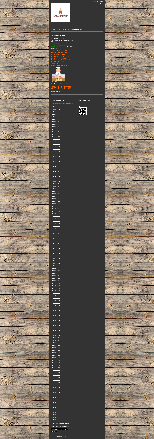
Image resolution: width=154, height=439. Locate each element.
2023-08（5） (56, 191)
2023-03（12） (56, 203)
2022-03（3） (56, 233)
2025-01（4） (56, 149)
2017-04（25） (56, 377)
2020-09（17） (56, 278)
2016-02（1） (56, 399)
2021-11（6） (56, 243)
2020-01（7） (56, 295)
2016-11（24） (56, 389)
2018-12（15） (56, 327)
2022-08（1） (56, 221)
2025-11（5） (56, 126)
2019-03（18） (56, 320)
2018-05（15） (56, 345)
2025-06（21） (56, 136)
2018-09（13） (56, 335)
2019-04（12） (56, 317)
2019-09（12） (56, 305)
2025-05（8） (56, 139)
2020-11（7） (56, 273)
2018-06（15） (56, 342)
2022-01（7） (56, 238)
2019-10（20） (56, 303)
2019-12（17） (56, 298)
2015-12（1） (56, 402)
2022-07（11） (56, 223)
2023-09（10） (56, 188)
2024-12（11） (56, 151)
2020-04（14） (56, 288)
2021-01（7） (56, 268)
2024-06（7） (56, 166)
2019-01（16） (56, 325)
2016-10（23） (56, 392)
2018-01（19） (56, 355)
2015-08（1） (56, 409)
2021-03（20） (56, 263)
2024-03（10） (56, 173)
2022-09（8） (56, 218)
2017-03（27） (56, 380)
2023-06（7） (56, 196)
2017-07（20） (56, 370)
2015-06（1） (56, 414)
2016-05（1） (56, 397)
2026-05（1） (56, 111)
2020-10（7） (56, 275)
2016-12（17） (56, 387)
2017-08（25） (56, 367)
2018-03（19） (56, 350)
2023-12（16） (56, 181)
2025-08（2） (56, 131)
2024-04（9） (56, 171)
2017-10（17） (56, 362)
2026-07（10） (56, 109)
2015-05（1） (56, 417)
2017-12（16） (56, 357)
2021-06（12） (56, 255)
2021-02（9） (56, 265)
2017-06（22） (56, 372)
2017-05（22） (56, 375)
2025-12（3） (56, 124)
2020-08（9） (56, 280)
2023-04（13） (56, 201)
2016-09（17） (56, 394)
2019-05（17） (56, 315)
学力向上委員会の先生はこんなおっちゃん (62, 100)
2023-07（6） (56, 193)
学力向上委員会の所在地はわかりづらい (61, 426)
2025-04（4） (56, 141)
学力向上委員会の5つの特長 (58, 98)
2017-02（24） (56, 382)
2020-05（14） (56, 285)
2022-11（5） (56, 213)
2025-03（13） (56, 144)
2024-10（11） (56, 156)
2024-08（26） (56, 161)
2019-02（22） (56, 322)
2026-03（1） (56, 116)
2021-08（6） (56, 250)
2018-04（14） (56, 347)
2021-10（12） (56, 245)
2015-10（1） (56, 404)
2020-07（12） (56, 283)
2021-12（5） (56, 240)
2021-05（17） (56, 258)
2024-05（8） (56, 168)
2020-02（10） (56, 293)
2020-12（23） (56, 270)
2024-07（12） (56, 163)
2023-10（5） (56, 186)
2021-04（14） (56, 260)
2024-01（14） (56, 178)
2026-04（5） (56, 114)
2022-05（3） (56, 228)
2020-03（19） (56, 290)
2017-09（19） (56, 365)
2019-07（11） (56, 310)
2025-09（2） (56, 129)
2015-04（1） (56, 419)
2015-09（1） (56, 407)
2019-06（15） (56, 312)
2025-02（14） (56, 146)
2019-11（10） (56, 300)
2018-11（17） (56, 330)
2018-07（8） (56, 340)
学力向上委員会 (58, 436)
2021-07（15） (56, 253)
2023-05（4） (56, 198)
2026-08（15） (56, 106)
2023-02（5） (56, 206)
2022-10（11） (56, 216)
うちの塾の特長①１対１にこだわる (60, 35)
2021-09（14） (56, 248)
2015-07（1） (56, 412)
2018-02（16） (56, 352)
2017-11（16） (56, 360)
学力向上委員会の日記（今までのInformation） (63, 103)
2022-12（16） (56, 211)
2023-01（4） (56, 208)
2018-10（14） (56, 332)
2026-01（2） (56, 121)
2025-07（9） (56, 134)
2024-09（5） (56, 158)
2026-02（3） (56, 119)
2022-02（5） (56, 235)
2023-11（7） (56, 183)
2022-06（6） (56, 226)
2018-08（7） (56, 337)
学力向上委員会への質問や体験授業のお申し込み (63, 423)
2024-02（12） (56, 176)
